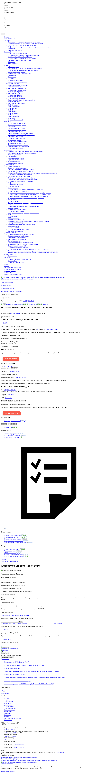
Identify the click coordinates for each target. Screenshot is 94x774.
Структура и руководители (16, 72)
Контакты (7, 257)
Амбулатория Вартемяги (15, 92)
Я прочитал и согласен (8, 771)
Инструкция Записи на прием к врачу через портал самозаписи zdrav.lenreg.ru (32, 173)
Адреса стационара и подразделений (19, 259)
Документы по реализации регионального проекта (24, 42)
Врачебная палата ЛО (15, 241)
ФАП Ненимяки (13, 113)
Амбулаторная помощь (11, 83)
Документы (8, 150)
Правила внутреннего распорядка (18, 191)
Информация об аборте (15, 184)
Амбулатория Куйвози (15, 95)
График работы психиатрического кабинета (21, 178)
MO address (11, 62)
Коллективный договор (15, 163)
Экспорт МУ (8, 40)
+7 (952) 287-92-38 (20, 377)
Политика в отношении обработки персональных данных (19, 757)
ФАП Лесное (12, 110)
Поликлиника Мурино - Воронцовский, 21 (21, 100)
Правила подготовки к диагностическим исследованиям (26, 198)
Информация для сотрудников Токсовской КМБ (23, 244)
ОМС (9, 204)
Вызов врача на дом (14, 166)
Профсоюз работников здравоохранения (20, 242)
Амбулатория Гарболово (15, 93)
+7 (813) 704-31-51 (10, 733)
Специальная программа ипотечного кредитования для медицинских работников (33, 251)
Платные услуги (13, 216)
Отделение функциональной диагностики (21, 135)
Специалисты (8, 711)
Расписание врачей (7, 282)
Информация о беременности (17, 183)
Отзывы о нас (12, 256)
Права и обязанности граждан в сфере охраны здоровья (25, 189)
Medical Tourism (13, 63)
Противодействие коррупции (17, 82)
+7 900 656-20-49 (6, 639)
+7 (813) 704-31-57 (6, 323)
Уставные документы (14, 155)
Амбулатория (8, 701)
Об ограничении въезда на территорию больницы (23, 70)
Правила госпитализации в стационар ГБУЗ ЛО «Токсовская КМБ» (29, 194)
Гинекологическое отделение (17, 125)
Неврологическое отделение (17, 130)
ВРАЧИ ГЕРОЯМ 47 (10, 38)
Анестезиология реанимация (17, 123)
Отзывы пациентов (10, 254)
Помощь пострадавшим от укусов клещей (21, 169)
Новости (7, 264)
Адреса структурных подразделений (19, 73)
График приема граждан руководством (20, 174)
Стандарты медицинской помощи (18, 236)
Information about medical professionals (19, 60)
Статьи (6, 266)
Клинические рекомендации (17, 237)
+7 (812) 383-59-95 (16, 313)
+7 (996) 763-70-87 (28, 301)
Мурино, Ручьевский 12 (15, 120)
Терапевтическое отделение (16, 143)
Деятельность (12, 156)
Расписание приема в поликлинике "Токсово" (15, 615)
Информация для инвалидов (17, 209)
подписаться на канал (11, 413)
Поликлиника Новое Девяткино (18, 85)
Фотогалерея (12, 77)
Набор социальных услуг (16, 219)
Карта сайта (8, 720)
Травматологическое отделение (18, 145)
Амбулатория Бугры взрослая (17, 88)
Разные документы (14, 161)
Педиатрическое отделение (16, 138)
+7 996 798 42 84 (18, 747)
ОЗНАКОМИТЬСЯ (11, 359)
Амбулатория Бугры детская (17, 90)
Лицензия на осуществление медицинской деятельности (26, 151)
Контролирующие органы (12, 267)
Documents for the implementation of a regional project (24, 55)
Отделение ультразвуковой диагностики (20, 133)
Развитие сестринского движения (18, 247)
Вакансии (7, 713)
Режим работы (12, 261)
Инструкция (23, 623)
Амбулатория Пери (14, 101)
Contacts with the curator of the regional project (22, 58)
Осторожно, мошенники (15, 231)
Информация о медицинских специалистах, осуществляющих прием (29, 47)
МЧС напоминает (13, 218)
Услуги (10, 214)
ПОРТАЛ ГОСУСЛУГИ (52, 329)
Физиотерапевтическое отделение (18, 146)
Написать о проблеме (7, 657)
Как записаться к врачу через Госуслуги (20, 171)
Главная (6, 37)
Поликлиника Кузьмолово (16, 98)
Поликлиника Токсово (15, 87)
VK (2, 690)
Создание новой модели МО (17, 246)
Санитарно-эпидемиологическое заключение (22, 153)
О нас (6, 65)
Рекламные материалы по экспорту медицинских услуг (25, 43)
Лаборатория (12, 126)
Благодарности (12, 75)
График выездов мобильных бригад (19, 176)
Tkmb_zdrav (10, 394)
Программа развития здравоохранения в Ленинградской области (28, 221)
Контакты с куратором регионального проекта (22, 45)
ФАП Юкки (12, 118)
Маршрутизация (13, 188)
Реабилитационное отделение (17, 141)
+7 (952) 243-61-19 (10, 390)
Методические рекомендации (17, 239)
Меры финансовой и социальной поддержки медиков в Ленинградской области (33, 252)
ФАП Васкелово (13, 105)
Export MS (7, 52)
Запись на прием (6, 285)
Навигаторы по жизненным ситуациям (20, 181)
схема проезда (59, 752)
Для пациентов (9, 164)
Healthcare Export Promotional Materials (20, 57)
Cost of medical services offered (17, 53)
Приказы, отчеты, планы (16, 160)
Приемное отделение (14, 140)
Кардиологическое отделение (17, 128)
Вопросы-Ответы (13, 226)
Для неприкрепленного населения (11, 291)
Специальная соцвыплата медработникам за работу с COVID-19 (28, 249)
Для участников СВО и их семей (18, 229)
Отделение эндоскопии (15, 136)
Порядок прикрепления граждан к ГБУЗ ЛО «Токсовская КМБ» (28, 196)
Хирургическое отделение (16, 148)
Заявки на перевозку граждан (17, 168)
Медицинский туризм (15, 50)
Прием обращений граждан (16, 262)
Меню (3, 33)
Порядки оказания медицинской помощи (21, 234)
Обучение (11, 78)
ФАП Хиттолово (13, 116)
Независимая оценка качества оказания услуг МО (23, 206)
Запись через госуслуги (8, 288)
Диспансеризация (13, 201)
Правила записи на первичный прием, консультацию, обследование (29, 193)
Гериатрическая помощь (15, 223)
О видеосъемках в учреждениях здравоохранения (23, 213)
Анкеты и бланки (13, 186)
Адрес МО (11, 48)
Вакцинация (12, 199)
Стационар (7, 121)
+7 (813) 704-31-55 (10, 736)
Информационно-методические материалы (21, 224)
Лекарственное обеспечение (13, 274)
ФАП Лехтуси (12, 111)
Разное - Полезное (13, 228)
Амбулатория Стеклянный (16, 103)
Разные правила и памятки (16, 211)
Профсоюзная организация (12, 269)
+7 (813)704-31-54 (10, 729)
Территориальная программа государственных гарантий (25, 203)
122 (19, 294)
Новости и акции (9, 710)
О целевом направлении (15, 80)
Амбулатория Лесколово (15, 96)
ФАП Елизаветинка (14, 106)
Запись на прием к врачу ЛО (10, 623)
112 (12, 298)
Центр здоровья (13, 208)
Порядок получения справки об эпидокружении (23, 179)
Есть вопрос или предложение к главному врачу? (34, 407)
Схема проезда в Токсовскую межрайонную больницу (25, 68)
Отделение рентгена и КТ (16, 131)
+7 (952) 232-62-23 (13, 371)
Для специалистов (10, 232)
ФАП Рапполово (13, 115)
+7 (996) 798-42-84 (10, 366)
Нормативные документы (16, 158)
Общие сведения (13, 67)
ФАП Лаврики (12, 108)
